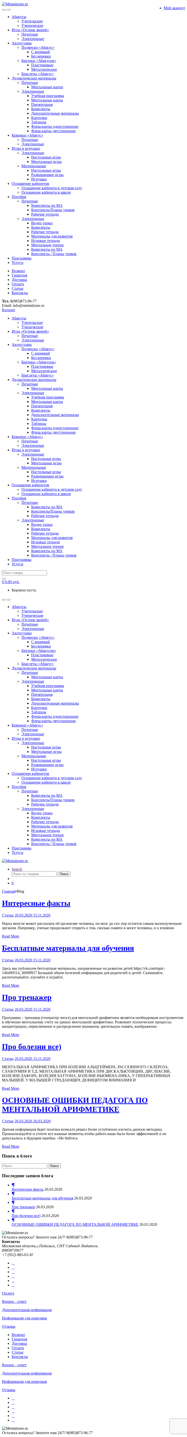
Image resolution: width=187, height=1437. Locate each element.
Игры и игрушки (26, 148)
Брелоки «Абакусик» (38, 61)
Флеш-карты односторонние (54, 126)
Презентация (42, 104)
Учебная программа (47, 96)
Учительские (32, 21)
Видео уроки (42, 223)
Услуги (17, 262)
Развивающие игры (47, 175)
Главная (8, 891)
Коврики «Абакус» (27, 135)
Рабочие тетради (45, 214)
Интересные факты (36, 903)
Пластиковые (42, 65)
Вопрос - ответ (14, 1301)
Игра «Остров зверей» (30, 30)
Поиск (64, 874)
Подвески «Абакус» (38, 47)
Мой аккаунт (174, 8)
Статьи (17, 288)
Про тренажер (27, 997)
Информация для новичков (24, 1318)
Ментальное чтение (47, 245)
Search (17, 869)
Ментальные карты (47, 87)
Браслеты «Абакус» (37, 74)
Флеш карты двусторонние (53, 131)
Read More (10, 936)
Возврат (18, 271)
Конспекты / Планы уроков (53, 254)
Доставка (19, 280)
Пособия (19, 197)
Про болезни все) (31, 1046)
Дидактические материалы (34, 78)
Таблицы (38, 122)
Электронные (32, 39)
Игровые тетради (45, 241)
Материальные (33, 166)
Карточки (39, 118)
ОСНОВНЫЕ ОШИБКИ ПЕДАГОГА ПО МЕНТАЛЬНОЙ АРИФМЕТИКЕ (75, 1105)
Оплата (18, 284)
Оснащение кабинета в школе (46, 192)
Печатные (29, 34)
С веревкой (40, 52)
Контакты (20, 293)
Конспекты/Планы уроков (53, 210)
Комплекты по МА (47, 205)
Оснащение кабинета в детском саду (51, 188)
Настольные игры (46, 157)
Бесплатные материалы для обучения (68, 948)
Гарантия (19, 275)
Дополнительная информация (27, 1310)
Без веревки (41, 56)
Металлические (44, 69)
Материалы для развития (52, 236)
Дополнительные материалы (55, 113)
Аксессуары (22, 43)
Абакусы (19, 17)
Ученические (32, 25)
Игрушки (39, 179)
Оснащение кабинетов (30, 183)
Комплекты (40, 109)
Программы (21, 258)
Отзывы (8, 1326)
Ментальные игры (46, 162)
